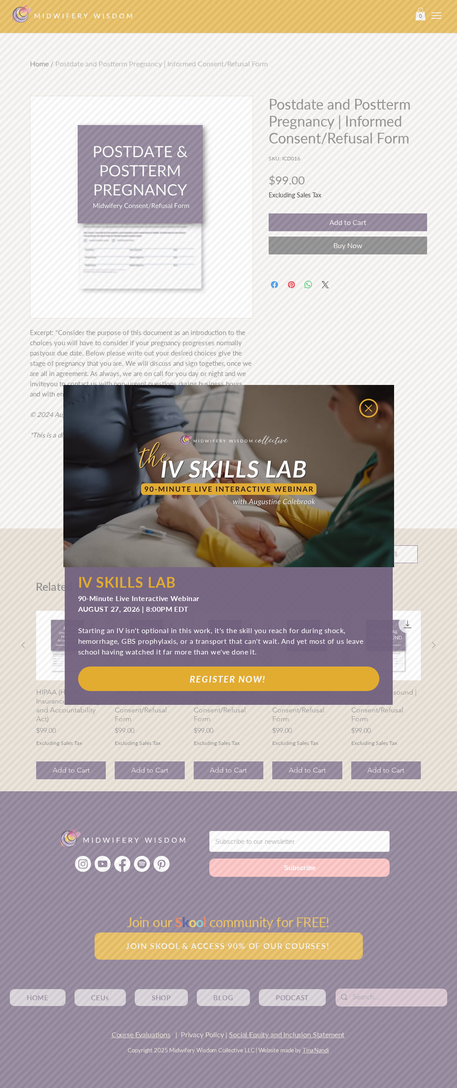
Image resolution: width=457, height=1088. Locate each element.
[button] (368, 408)
